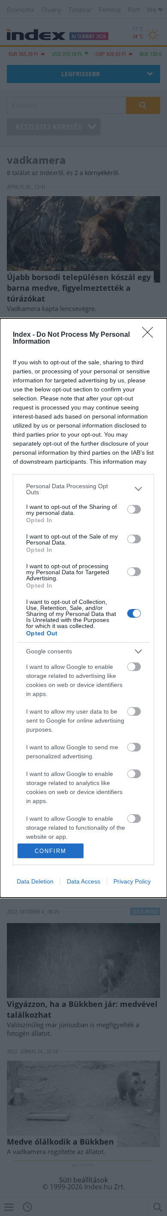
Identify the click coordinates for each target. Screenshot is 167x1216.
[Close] (150, 335)
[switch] (134, 509)
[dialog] (83, 608)
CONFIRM (50, 851)
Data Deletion (35, 881)
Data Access (83, 881)
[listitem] (83, 489)
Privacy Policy (132, 881)
